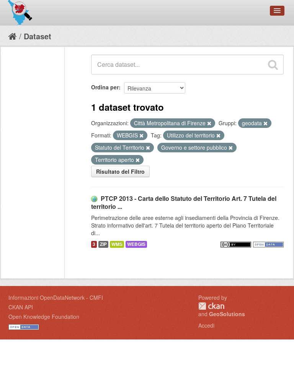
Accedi (206, 325)
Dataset (37, 36)
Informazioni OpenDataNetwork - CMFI (55, 297)
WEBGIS (136, 244)
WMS (116, 244)
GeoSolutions (227, 314)
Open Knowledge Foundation (43, 316)
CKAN (211, 306)
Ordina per (105, 87)
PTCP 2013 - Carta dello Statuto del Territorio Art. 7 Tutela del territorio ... (183, 202)
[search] (273, 64)
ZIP (103, 244)
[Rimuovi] (209, 123)
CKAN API (20, 307)
